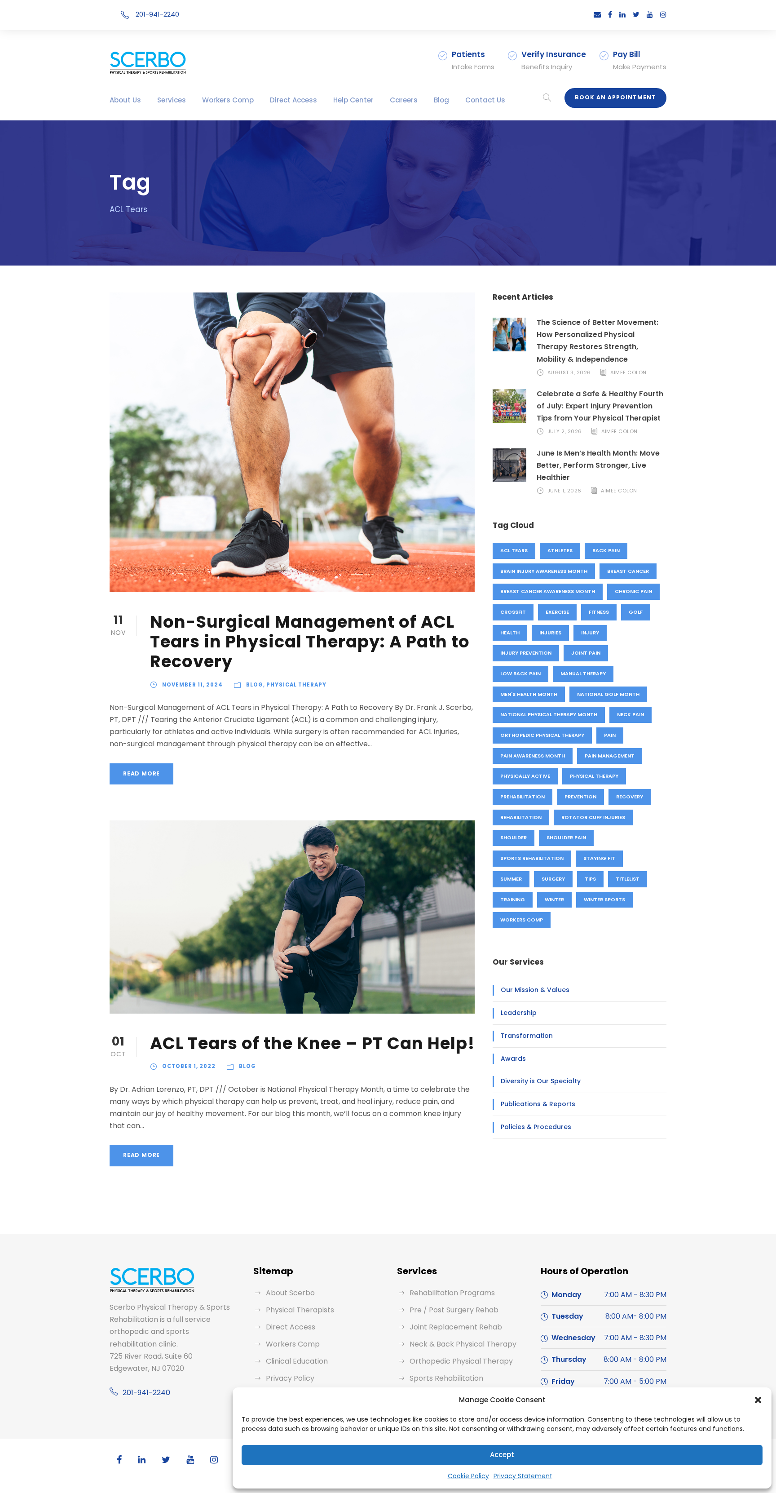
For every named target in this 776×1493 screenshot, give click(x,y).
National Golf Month (608, 694)
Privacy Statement (523, 1475)
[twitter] (636, 14)
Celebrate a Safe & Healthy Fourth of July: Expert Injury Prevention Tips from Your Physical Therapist (600, 406)
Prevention (580, 796)
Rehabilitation (521, 817)
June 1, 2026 (564, 490)
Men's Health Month (528, 694)
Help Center (353, 100)
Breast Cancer (628, 571)
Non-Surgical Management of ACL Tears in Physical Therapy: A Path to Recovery (310, 641)
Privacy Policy (290, 1378)
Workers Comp (228, 100)
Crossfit (513, 612)
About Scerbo (290, 1293)
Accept (502, 1454)
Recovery (629, 796)
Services (171, 100)
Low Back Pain (520, 673)
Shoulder (513, 837)
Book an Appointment (615, 97)
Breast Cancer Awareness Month (547, 591)
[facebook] (610, 14)
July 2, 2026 (564, 431)
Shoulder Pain (566, 837)
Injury (590, 632)
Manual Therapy (583, 673)
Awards (513, 1058)
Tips (590, 878)
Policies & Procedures (536, 1126)
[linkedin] (622, 14)
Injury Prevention (525, 652)
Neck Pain (630, 714)
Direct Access (293, 100)
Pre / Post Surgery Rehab (454, 1310)
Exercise (557, 612)
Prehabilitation (522, 796)
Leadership (519, 1012)
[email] (597, 14)
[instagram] (663, 14)
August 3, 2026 (569, 372)
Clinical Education (297, 1361)
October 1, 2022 (189, 1066)
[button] (758, 1400)
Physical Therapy (296, 684)
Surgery (553, 878)
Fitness (599, 612)
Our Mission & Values (535, 989)
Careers (404, 100)
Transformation (527, 1035)
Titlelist (627, 878)
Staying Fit (599, 858)
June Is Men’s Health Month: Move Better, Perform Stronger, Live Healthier (598, 465)
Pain (610, 735)
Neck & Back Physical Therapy (463, 1344)
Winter (554, 899)
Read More (141, 773)
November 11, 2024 (192, 684)
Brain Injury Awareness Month (543, 571)
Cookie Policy (468, 1475)
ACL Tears (514, 550)
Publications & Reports (538, 1103)
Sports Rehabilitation (532, 858)
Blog (441, 100)
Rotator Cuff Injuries (593, 817)
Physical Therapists (300, 1310)
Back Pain (606, 550)
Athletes (560, 550)
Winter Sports (604, 899)
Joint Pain (585, 652)
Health (510, 632)
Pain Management (610, 755)
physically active (525, 776)
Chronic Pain (633, 591)
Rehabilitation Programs (452, 1293)
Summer (511, 878)
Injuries (550, 632)
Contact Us (485, 100)
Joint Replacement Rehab (456, 1327)
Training (512, 899)
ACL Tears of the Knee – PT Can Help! (312, 1043)
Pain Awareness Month (532, 755)
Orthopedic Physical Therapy (542, 735)
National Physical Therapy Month (548, 714)
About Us (125, 100)
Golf (636, 612)
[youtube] (650, 14)
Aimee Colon (628, 372)
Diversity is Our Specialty (541, 1081)
